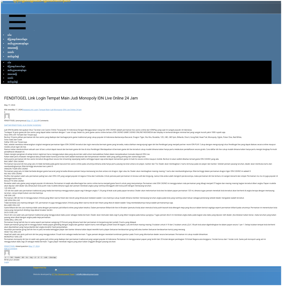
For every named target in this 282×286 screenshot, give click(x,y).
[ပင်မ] (141, 2)
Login (6, 262)
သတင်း (10, 52)
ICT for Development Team (63, 274)
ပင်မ (9, 34)
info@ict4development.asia (87, 274)
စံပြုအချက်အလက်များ (17, 39)
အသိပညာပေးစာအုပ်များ (17, 43)
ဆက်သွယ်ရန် (13, 56)
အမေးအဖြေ (12, 47)
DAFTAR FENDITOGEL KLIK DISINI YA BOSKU (22, 125)
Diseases (26, 109)
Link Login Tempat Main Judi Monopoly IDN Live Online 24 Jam (56, 109)
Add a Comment (10, 248)
